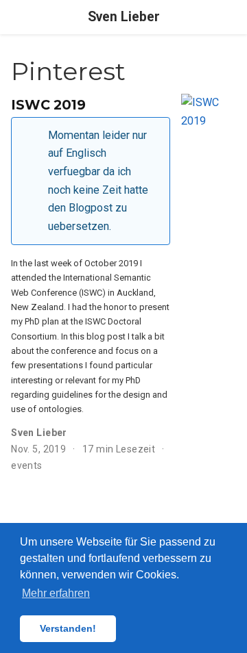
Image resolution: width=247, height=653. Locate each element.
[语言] (234, 17)
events (27, 465)
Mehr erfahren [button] (56, 593)
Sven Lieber (124, 17)
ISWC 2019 (48, 105)
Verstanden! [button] (68, 628)
